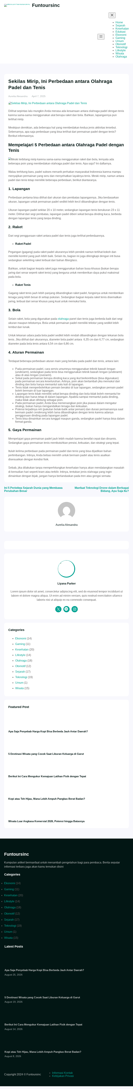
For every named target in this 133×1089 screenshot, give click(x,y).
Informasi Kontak (62, 1072)
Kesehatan (22, 649)
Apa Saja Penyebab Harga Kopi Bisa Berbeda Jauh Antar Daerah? (48, 731)
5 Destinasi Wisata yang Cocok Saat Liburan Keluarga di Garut (46, 753)
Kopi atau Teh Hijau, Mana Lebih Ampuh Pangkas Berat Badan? (46, 798)
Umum (19, 682)
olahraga (63, 318)
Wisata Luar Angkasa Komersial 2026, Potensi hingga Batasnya (46, 821)
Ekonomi (20, 638)
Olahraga (21, 660)
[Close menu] (112, 15)
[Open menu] (100, 37)
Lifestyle (20, 655)
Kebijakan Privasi (63, 1075)
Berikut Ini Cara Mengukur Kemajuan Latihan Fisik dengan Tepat (47, 776)
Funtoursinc (46, 5)
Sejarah (20, 671)
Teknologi (21, 677)
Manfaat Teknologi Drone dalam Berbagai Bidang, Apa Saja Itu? (102, 489)
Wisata (19, 688)
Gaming (20, 644)
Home (119, 22)
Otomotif (20, 666)
